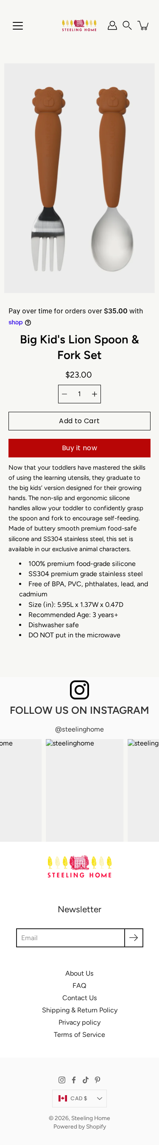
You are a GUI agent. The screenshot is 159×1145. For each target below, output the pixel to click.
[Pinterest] (97, 1080)
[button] (127, 25)
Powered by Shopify (79, 1126)
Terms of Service (79, 1035)
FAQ (79, 986)
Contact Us (79, 998)
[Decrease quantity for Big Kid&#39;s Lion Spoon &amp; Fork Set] (64, 394)
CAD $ (78, 1098)
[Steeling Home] (79, 25)
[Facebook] (74, 1080)
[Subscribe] (133, 937)
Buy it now (79, 448)
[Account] (112, 25)
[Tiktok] (85, 1080)
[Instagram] (62, 1080)
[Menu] (17, 26)
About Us (79, 973)
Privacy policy (79, 1022)
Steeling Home (90, 1118)
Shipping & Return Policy (79, 1010)
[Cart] (144, 25)
